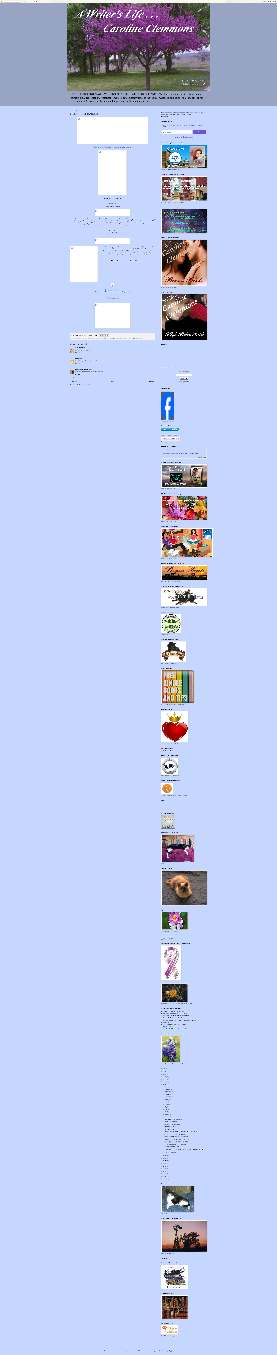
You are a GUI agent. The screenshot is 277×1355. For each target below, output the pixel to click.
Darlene (77, 358)
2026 (164, 1071)
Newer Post (74, 381)
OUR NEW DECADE (170, 1152)
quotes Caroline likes (168, 450)
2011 (164, 1176)
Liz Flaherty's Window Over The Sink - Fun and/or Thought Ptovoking (181, 1020)
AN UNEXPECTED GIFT (171, 1147)
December (167, 1089)
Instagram (126, 261)
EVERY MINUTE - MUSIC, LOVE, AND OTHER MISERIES (181, 1132)
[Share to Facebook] (106, 335)
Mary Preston (79, 347)
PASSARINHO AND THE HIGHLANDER (176, 1137)
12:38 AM (78, 374)
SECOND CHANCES (170, 1129)
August (167, 1099)
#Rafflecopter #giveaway (81, 338)
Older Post (151, 381)
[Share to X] (104, 335)
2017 (164, 1161)
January (167, 1117)
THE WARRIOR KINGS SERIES (173, 1119)
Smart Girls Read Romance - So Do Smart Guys (175, 1029)
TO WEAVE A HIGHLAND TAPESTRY (175, 1144)
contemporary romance (107, 338)
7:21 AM (77, 363)
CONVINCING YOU (170, 1127)
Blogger (170, 1351)
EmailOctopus (188, 137)
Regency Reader (167, 1026)
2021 (164, 1084)
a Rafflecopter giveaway (112, 298)
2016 (164, 1163)
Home (112, 381)
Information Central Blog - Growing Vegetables (175, 1013)
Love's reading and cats (82, 369)
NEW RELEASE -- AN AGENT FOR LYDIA (176, 1142)
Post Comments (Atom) (83, 385)
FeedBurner (187, 381)
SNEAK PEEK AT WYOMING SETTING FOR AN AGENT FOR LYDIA (184, 1149)
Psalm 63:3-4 (164, 116)
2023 (164, 1079)
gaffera (159, 1351)
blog (89, 338)
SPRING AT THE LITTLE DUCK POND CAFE (177, 1139)
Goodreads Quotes (202, 457)
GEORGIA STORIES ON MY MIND (174, 1134)
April (166, 1109)
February (167, 1114)
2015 (164, 1166)
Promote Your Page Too (167, 421)
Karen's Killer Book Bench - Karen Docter (174, 1018)
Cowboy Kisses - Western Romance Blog (173, 1011)
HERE (107, 292)
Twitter (119, 261)
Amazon (108, 233)
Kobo (118, 233)
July (166, 1101)
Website (113, 261)
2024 (164, 1077)
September (167, 1096)
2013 (164, 1171)
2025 (164, 1074)
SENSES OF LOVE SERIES (172, 1124)
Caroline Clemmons (96, 338)
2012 (164, 1173)
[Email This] (100, 335)
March (166, 1112)
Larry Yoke (117, 338)
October (167, 1094)
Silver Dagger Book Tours (135, 338)
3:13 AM (77, 352)
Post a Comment (77, 378)
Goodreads (139, 261)
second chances (124, 338)
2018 (164, 1158)
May (166, 1107)
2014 (164, 1168)
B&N (113, 233)
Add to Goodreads (112, 231)
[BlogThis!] (102, 335)
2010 (164, 1179)
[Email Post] (96, 335)
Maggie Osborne (194, 453)
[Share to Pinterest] (108, 335)
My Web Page (166, 1022)
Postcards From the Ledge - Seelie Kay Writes (175, 1024)
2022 (164, 1082)
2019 (164, 1156)
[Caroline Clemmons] (167, 419)
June (166, 1104)
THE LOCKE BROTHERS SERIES (173, 1122)
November (167, 1091)
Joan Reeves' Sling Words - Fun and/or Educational (176, 1015)
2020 (164, 1087)
